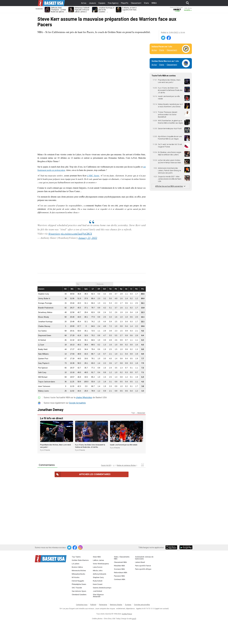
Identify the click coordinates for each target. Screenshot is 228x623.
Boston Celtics (77, 567)
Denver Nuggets (78, 581)
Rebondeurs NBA (120, 573)
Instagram (80, 547)
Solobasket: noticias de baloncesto (144, 558)
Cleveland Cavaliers (79, 595)
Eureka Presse (127, 614)
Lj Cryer (41, 345)
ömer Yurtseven (44, 386)
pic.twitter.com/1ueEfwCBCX (76, 233)
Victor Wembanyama (101, 564)
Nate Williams (43, 354)
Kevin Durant (97, 584)
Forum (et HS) (106, 465)
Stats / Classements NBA (121, 558)
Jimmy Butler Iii (44, 298)
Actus (154, 50)
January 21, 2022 (87, 237)
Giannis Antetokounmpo (102, 588)
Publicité (93, 605)
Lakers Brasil (140, 562)
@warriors (54, 233)
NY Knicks (75, 577)
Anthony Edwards (99, 574)
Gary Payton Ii (43, 363)
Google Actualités (77, 403)
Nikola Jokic (98, 571)
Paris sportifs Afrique (143, 569)
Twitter (163, 38)
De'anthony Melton (45, 312)
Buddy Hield (42, 349)
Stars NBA (97, 557)
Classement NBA (120, 562)
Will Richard (42, 377)
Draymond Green (44, 335)
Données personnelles (142, 605)
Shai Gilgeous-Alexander (98, 596)
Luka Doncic (97, 567)
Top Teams (76, 557)
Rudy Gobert (97, 581)
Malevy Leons (43, 391)
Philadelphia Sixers (79, 584)
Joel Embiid (97, 591)
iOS (171, 547)
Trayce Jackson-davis (46, 382)
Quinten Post (43, 359)
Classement (172, 50)
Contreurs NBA (119, 579)
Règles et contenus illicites (126, 465)
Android (185, 547)
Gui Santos (42, 331)
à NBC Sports (93, 175)
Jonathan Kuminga (45, 322)
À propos (128, 605)
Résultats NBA (119, 566)
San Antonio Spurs (79, 591)
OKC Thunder (77, 588)
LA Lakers (75, 564)
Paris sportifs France (143, 566)
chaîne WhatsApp (84, 397)
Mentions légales (116, 605)
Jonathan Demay (50, 410)
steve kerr (141, 413)
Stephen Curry (43, 294)
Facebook (169, 38)
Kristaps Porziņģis (45, 303)
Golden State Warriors (80, 560)
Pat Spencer (43, 368)
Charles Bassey (44, 326)
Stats (161, 50)
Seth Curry (42, 372)
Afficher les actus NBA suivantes (169, 186)
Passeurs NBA (119, 576)
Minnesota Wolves (79, 571)
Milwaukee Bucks (78, 574)
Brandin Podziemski (45, 308)
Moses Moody (43, 317)
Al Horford (42, 340)
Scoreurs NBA (119, 569)
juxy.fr (134, 619)
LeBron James (98, 560)
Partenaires (103, 605)
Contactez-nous (81, 605)
